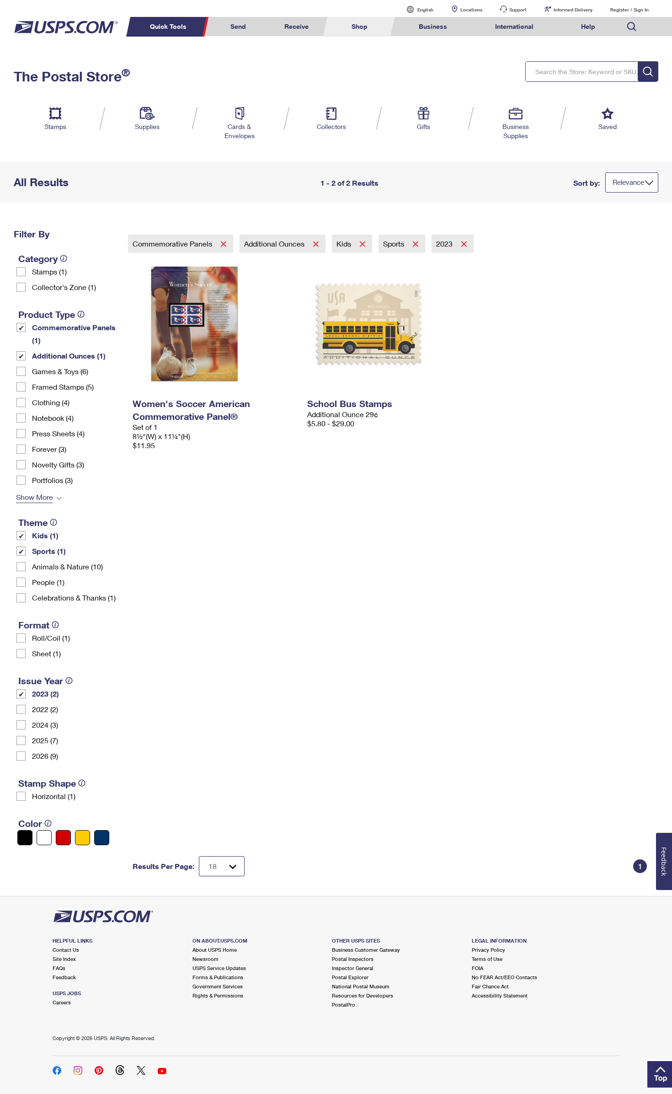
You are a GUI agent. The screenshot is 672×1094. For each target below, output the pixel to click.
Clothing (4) (50, 402)
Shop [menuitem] (360, 26)
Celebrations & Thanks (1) (74, 597)
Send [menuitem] (238, 26)
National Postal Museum (360, 986)
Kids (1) (45, 535)
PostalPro (343, 1005)
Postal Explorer (350, 977)
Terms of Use (487, 959)
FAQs (59, 968)
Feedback (64, 977)
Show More (34, 497)
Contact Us (66, 950)
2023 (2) (45, 693)
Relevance (628, 182)
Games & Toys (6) (60, 371)
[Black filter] (24, 837)
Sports (394, 243)
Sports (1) (49, 551)
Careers (62, 1002)
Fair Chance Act (490, 986)
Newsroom (205, 959)
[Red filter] (63, 837)
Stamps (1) (49, 271)
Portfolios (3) (52, 480)
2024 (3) (45, 724)
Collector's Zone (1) (64, 287)
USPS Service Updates (219, 968)
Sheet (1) (46, 653)
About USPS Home (214, 950)
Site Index (64, 959)
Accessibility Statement (500, 995)
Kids (344, 243)
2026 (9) (45, 755)
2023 (445, 243)
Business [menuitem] (433, 26)
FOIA (477, 968)
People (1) (48, 582)
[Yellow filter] (82, 837)
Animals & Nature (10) (67, 566)
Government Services (217, 986)
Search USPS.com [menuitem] (631, 27)
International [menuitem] (514, 26)
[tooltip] (63, 258)
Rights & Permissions (217, 995)
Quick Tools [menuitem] (168, 26)
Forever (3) (49, 449)
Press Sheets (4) (58, 433)
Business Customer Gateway (366, 950)
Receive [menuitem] (296, 26)
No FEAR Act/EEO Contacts (504, 977)
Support (518, 9)
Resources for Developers (362, 995)
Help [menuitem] (588, 26)
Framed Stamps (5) (63, 386)
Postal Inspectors (352, 959)
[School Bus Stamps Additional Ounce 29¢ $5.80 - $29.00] (390, 324)
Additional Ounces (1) (69, 355)
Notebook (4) (53, 417)
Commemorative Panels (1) (74, 333)
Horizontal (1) (53, 796)
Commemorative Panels (173, 243)
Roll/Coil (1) (51, 637)
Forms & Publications (217, 977)
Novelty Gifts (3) (58, 464)
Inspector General (352, 968)
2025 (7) (45, 740)
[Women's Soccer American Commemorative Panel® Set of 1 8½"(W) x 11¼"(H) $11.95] (215, 324)
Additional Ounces (275, 243)
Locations (471, 9)
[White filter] (44, 837)
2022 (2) (45, 709)
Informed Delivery (573, 9)
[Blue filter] (101, 837)
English (416, 9)
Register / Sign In (629, 9)
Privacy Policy (488, 950)
